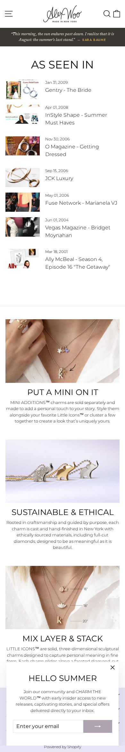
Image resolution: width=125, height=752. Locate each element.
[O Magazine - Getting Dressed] (22, 145)
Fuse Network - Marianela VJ (81, 203)
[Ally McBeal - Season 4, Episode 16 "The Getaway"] (22, 258)
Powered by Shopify (62, 746)
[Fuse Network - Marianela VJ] (22, 202)
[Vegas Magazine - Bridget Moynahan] (22, 226)
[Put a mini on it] (62, 351)
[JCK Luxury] (22, 177)
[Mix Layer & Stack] (62, 597)
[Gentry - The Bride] (22, 89)
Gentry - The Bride (68, 90)
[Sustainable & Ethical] (62, 471)
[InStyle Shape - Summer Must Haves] (22, 114)
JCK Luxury (59, 178)
